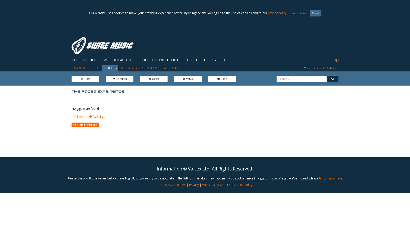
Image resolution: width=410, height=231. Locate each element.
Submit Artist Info (86, 125)
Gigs (95, 68)
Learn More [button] (298, 13)
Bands (110, 68)
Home (80, 68)
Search (170, 68)
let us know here (330, 178)
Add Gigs (98, 116)
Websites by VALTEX (216, 185)
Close (315, 13)
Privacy (194, 185)
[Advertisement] (260, 42)
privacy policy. (277, 13)
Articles (149, 68)
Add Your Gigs (321, 68)
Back (79, 116)
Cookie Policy (243, 185)
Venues (129, 68)
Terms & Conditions (172, 185)
